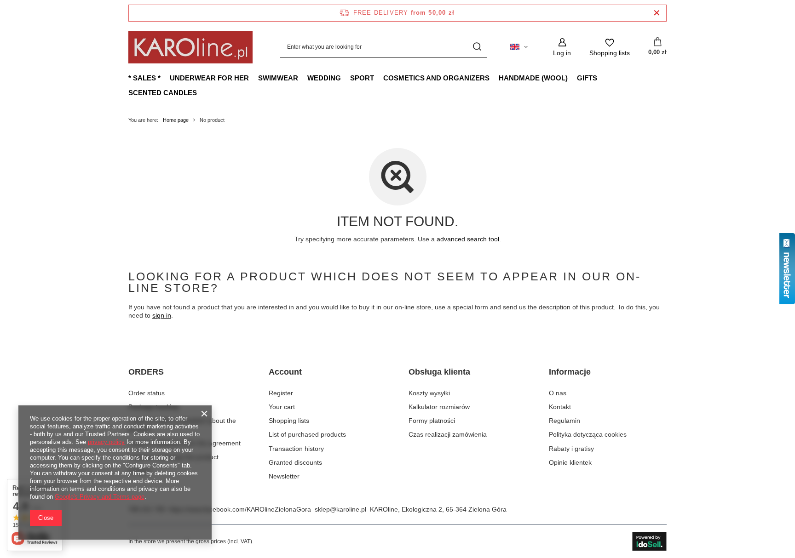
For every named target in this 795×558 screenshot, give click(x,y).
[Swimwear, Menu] (302, 77)
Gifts (587, 78)
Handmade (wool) (533, 78)
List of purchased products (307, 434)
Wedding (324, 78)
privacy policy (106, 441)
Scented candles (162, 93)
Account (285, 371)
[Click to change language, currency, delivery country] (519, 47)
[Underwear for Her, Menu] (253, 77)
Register (281, 393)
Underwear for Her (209, 78)
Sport (362, 78)
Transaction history (296, 448)
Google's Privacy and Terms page (99, 496)
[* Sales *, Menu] (165, 77)
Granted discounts (295, 462)
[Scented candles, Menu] (201, 92)
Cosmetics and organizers (436, 78)
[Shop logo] (190, 47)
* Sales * (144, 78)
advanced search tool (468, 239)
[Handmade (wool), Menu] (572, 77)
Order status (146, 393)
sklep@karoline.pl (340, 509)
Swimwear (278, 78)
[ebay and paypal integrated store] (649, 541)
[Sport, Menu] (378, 77)
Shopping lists (289, 420)
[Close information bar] (656, 13)
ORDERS (146, 371)
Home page (176, 120)
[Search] (477, 47)
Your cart (282, 406)
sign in (161, 315)
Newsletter (284, 476)
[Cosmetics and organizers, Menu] (494, 77)
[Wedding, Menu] (345, 77)
